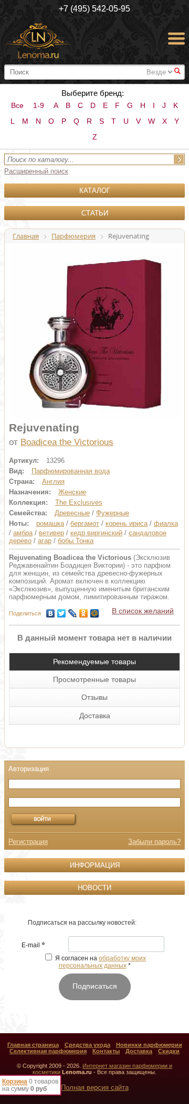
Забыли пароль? (154, 842)
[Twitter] (61, 611)
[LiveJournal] (72, 611)
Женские (72, 492)
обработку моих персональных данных (102, 962)
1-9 (38, 105)
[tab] (94, 661)
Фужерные (112, 513)
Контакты (106, 1051)
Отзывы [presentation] (94, 697)
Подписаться (94, 986)
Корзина (14, 1081)
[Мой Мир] (94, 611)
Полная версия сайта (95, 1087)
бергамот (84, 523)
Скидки (169, 1051)
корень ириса (127, 523)
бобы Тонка (75, 541)
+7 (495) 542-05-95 (94, 8)
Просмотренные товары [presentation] (94, 679)
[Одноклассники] (83, 611)
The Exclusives (78, 502)
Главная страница (33, 1045)
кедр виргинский (96, 533)
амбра (23, 533)
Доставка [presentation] (94, 715)
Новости (94, 888)
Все (17, 105)
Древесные (72, 513)
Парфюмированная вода (71, 471)
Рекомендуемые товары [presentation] (94, 661)
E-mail (33, 945)
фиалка (166, 523)
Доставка (138, 1051)
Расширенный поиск (36, 171)
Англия (53, 481)
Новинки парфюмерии (149, 1045)
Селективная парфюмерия (48, 1051)
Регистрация (28, 842)
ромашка (50, 523)
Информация (95, 865)
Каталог (94, 190)
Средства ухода (87, 1045)
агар (44, 541)
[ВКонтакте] (50, 611)
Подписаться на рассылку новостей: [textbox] (82, 922)
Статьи (94, 213)
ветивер (51, 533)
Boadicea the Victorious (66, 442)
